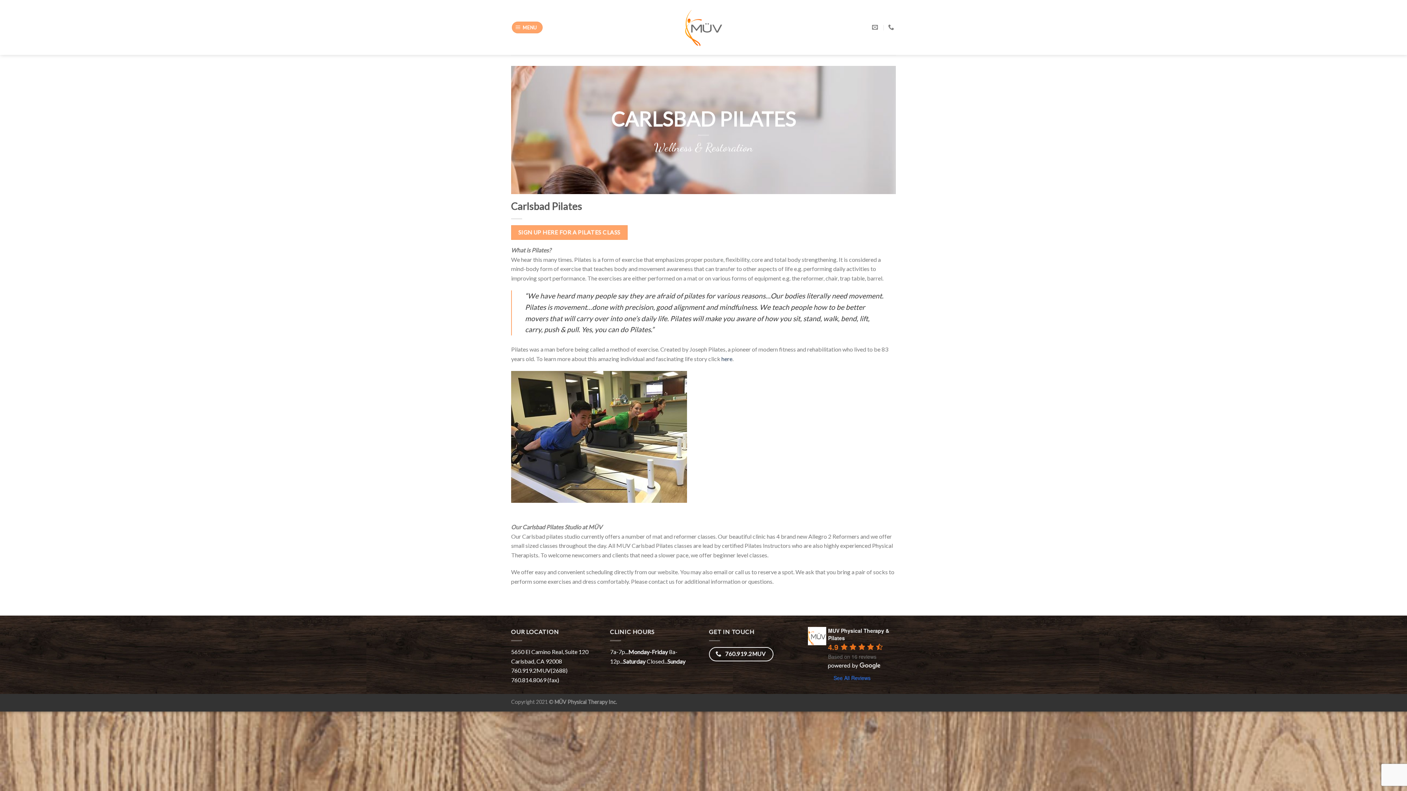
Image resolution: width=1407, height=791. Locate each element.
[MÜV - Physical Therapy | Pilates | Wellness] (703, 27)
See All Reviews (852, 678)
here (726, 358)
